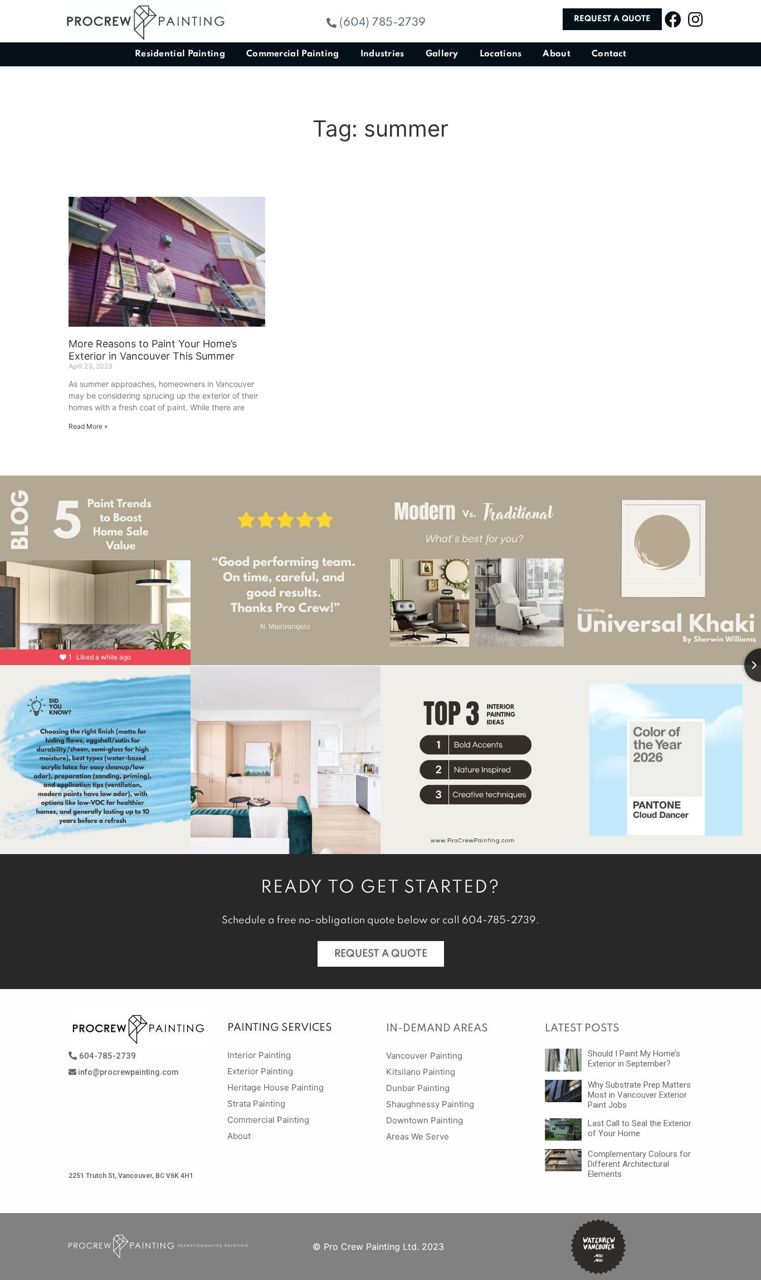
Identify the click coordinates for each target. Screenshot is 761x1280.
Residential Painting (180, 54)
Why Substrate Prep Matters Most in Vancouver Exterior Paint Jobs (639, 1095)
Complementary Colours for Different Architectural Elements (639, 1164)
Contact (609, 54)
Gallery (442, 54)
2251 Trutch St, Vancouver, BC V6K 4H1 (131, 1176)
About (556, 54)
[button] (376, 23)
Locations (501, 54)
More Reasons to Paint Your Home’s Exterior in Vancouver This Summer (153, 350)
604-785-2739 (499, 920)
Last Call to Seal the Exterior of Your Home (639, 1128)
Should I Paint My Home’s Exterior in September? (634, 1059)
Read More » (88, 426)
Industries (382, 54)
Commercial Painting (292, 54)
